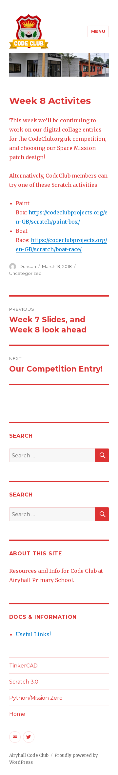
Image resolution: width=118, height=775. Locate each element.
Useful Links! (33, 634)
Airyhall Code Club (29, 755)
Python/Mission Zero (36, 698)
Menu (98, 31)
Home (17, 714)
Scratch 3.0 (23, 682)
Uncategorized (25, 273)
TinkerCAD (23, 666)
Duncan (27, 266)
